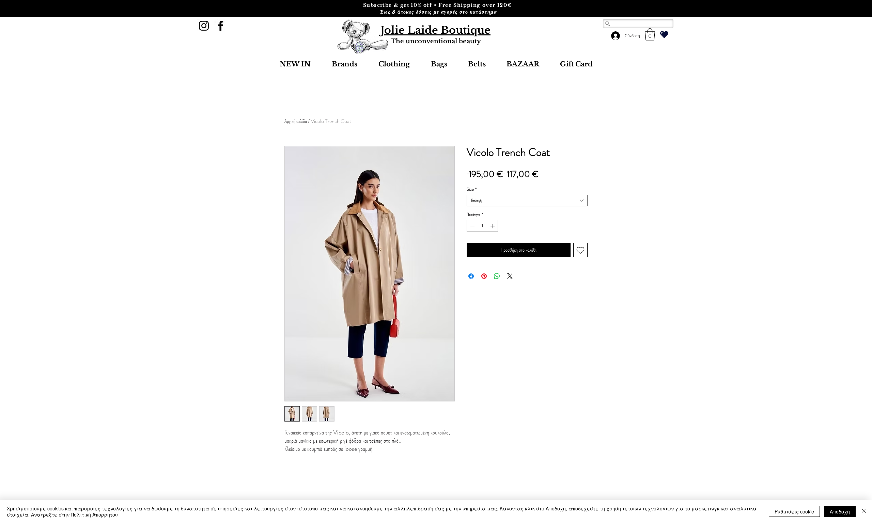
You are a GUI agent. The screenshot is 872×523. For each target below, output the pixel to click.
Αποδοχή (840, 511)
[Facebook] (220, 25)
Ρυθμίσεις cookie (794, 511)
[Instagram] (204, 25)
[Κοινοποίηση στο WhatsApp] (497, 276)
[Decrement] (472, 226)
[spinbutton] (482, 226)
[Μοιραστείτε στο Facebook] (471, 276)
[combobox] (527, 200)
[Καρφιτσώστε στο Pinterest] (484, 276)
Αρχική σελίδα (295, 121)
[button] (650, 34)
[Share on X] (510, 276)
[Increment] (493, 226)
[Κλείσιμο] (864, 511)
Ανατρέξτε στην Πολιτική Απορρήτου (74, 514)
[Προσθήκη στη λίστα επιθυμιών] (580, 250)
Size (472, 189)
